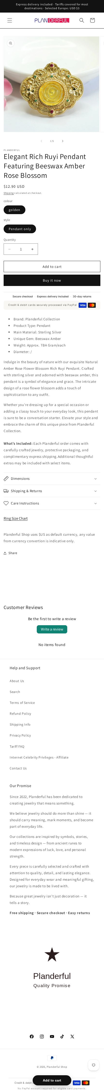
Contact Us (18, 768)
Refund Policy (20, 713)
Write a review (52, 629)
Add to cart (52, 1080)
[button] (9, 20)
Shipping (9, 193)
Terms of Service (22, 702)
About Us (17, 681)
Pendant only (20, 229)
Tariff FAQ (17, 746)
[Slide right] (62, 141)
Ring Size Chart (16, 518)
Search (15, 692)
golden (14, 210)
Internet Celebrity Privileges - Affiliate (39, 757)
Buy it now (52, 280)
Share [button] (12, 553)
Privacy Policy (20, 735)
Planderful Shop (57, 1066)
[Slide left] (41, 141)
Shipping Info (20, 724)
